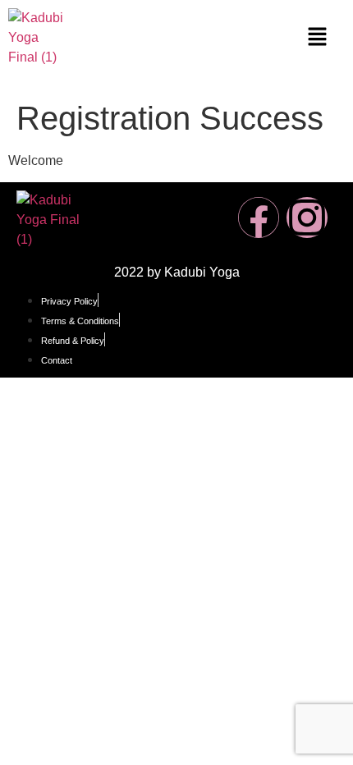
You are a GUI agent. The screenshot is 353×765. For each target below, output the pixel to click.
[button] (317, 38)
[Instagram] (307, 217)
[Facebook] (258, 217)
